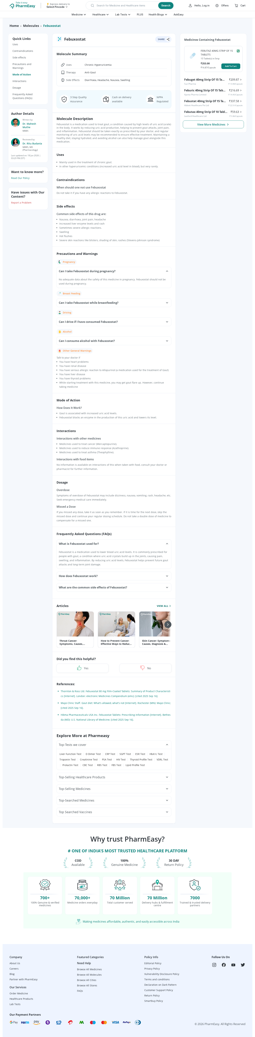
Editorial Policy (152, 963)
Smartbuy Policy (153, 1000)
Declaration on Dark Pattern (160, 984)
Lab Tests (121, 14)
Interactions (19, 81)
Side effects (19, 57)
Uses (15, 44)
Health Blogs (156, 14)
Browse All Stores (87, 985)
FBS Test (116, 765)
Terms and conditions (157, 979)
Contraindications (22, 51)
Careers (14, 968)
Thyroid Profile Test (141, 759)
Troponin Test (68, 759)
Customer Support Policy (158, 990)
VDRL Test (162, 759)
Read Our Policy (20, 178)
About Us (15, 963)
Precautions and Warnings (21, 66)
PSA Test (107, 759)
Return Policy (152, 995)
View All (162, 605)
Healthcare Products (21, 998)
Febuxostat (52, 26)
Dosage (16, 87)
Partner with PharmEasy (23, 979)
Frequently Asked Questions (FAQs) (22, 96)
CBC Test (88, 765)
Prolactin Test (70, 765)
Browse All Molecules (89, 974)
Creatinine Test (89, 759)
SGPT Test (125, 754)
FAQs (80, 990)
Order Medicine (19, 993)
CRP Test (110, 754)
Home (14, 26)
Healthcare (98, 14)
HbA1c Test (156, 754)
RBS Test (102, 765)
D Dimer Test (93, 754)
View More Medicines (211, 124)
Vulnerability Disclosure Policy (161, 974)
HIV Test (121, 759)
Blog (12, 974)
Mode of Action (21, 74)
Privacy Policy (152, 968)
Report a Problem (21, 202)
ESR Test (140, 754)
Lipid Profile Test (135, 765)
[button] (130, 5)
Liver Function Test (70, 754)
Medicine (77, 14)
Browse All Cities (86, 980)
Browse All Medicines (89, 969)
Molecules (31, 26)
